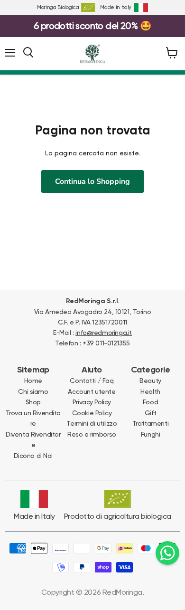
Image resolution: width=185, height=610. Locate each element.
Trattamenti (150, 423)
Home (33, 380)
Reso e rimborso (91, 434)
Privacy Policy (92, 402)
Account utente (91, 391)
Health (150, 391)
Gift (150, 413)
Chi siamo (33, 391)
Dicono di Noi (33, 455)
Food (150, 402)
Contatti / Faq (91, 380)
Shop (33, 402)
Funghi (150, 434)
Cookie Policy (92, 413)
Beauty (150, 380)
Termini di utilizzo (91, 423)
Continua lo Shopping (92, 181)
